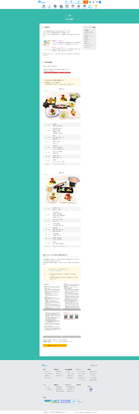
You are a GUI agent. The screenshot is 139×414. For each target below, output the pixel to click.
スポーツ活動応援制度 (93, 377)
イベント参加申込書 (48, 389)
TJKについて (47, 371)
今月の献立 (87, 30)
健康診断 (68, 371)
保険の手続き (56, 369)
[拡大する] (60, 284)
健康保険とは (47, 375)
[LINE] (90, 2)
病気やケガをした (59, 373)
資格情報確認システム (78, 3)
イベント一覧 (47, 386)
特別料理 (86, 37)
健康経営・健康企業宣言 (60, 391)
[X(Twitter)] (93, 2)
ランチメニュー (87, 47)
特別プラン (87, 41)
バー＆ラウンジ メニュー (89, 45)
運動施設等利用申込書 (93, 379)
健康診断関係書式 (70, 377)
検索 (100, 2)
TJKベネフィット (68, 384)
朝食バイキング (87, 43)
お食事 (69, 15)
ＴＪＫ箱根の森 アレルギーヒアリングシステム (55, 345)
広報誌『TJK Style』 (48, 377)
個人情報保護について (46, 412)
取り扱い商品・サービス (71, 389)
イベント (44, 384)
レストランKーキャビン (82, 379)
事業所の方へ (56, 384)
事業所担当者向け (59, 386)
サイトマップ (65, 412)
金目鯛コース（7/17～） (89, 35)
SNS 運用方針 (52, 412)
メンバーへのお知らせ (48, 373)
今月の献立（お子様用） (89, 32)
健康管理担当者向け (59, 389)
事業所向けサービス (70, 391)
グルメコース (87, 34)
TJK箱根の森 (80, 375)
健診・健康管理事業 (68, 369)
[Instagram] (96, 2)
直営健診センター (70, 375)
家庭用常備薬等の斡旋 (70, 386)
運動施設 (89, 369)
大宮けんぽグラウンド (93, 373)
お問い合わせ (78, 384)
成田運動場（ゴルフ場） (93, 371)
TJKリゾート (78, 369)
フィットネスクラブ (93, 375)
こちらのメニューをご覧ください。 (56, 270)
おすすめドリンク (88, 39)
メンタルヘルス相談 (70, 373)
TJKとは (66, 3)
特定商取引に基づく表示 (59, 412)
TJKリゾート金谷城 (81, 373)
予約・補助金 (86, 3)
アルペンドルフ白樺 (81, 371)
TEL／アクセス (71, 3)
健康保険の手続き (59, 371)
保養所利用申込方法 (81, 377)
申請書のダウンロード (59, 375)
